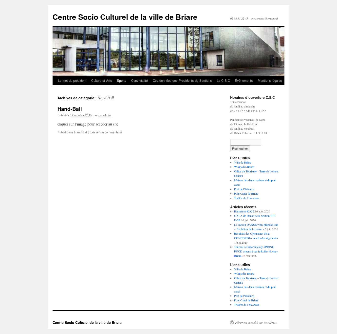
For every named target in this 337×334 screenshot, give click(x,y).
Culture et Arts (101, 80)
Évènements (244, 80)
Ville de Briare (242, 162)
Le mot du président (72, 80)
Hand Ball (81, 132)
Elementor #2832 (244, 211)
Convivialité (139, 80)
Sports (121, 80)
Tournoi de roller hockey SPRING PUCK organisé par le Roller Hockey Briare (256, 251)
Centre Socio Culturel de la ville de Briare (125, 16)
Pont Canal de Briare (246, 193)
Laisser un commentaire (106, 132)
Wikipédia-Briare (244, 167)
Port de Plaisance (244, 189)
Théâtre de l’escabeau (246, 198)
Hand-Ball (69, 108)
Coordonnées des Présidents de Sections (182, 80)
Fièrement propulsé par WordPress (256, 322)
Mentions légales (270, 80)
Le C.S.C (223, 80)
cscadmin (104, 115)
